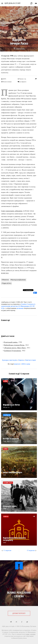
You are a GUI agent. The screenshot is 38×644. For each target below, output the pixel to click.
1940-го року (25, 364)
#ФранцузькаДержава (18, 280)
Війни (5, 381)
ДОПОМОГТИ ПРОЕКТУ (19, 613)
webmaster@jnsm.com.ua (19, 638)
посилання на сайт (20, 636)
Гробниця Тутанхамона (12, 350)
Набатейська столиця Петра (14, 345)
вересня (17, 364)
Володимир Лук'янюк (29, 626)
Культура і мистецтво (9, 360)
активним (20, 308)
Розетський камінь (10, 342)
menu (2, 3)
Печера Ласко (20, 48)
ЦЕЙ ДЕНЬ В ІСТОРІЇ (12, 3)
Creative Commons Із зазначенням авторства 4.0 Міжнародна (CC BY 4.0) (18, 306)
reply (36, 79)
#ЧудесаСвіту (6, 283)
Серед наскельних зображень (11, 211)
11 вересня (7, 550)
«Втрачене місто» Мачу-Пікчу (15, 348)
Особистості (8, 483)
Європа (21, 360)
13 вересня (31, 550)
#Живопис (5, 280)
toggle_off (36, 3)
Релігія (6, 516)
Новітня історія (30, 360)
